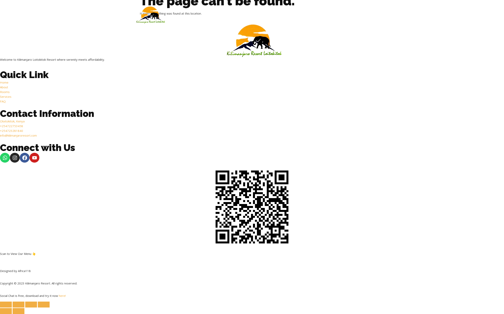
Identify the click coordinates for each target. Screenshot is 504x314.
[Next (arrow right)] (18, 311)
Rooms (235, 15)
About (216, 15)
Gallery (304, 15)
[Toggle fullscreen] (18, 304)
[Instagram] (15, 158)
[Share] (31, 304)
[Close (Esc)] (44, 304)
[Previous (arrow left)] (6, 311)
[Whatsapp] (5, 158)
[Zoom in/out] (6, 304)
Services (256, 15)
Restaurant (280, 15)
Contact (326, 15)
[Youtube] (34, 158)
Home (199, 15)
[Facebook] (25, 158)
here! (62, 296)
